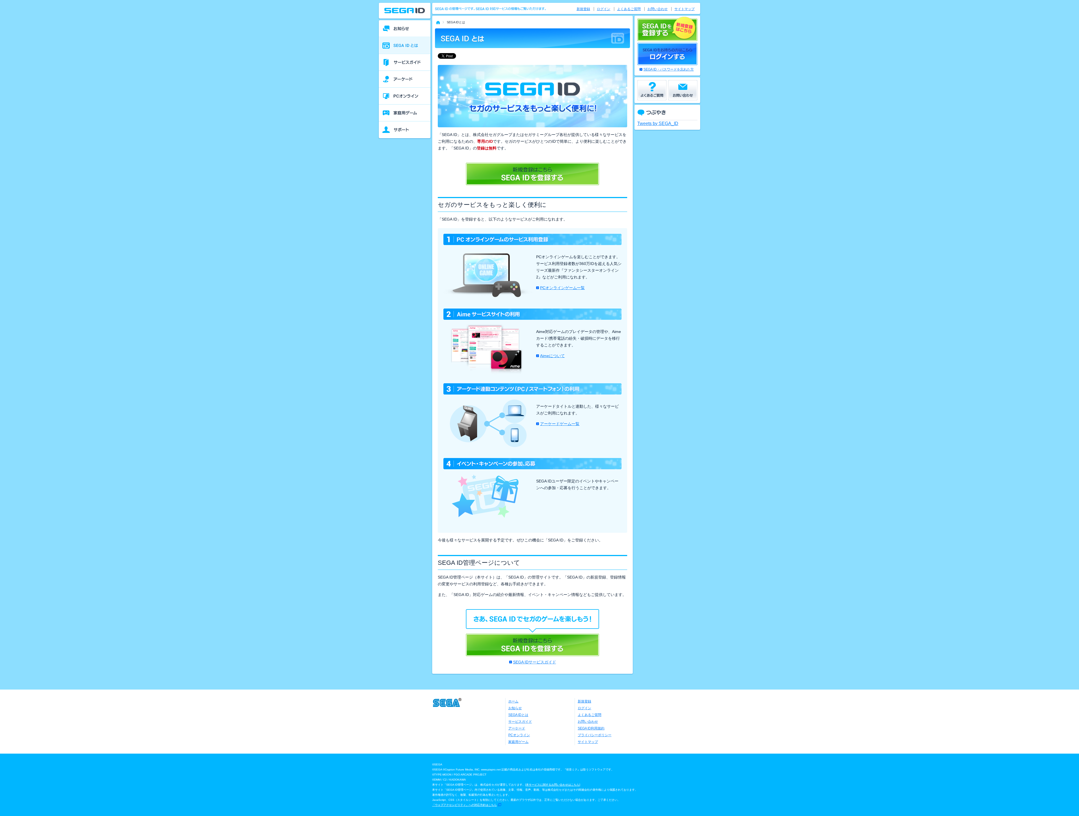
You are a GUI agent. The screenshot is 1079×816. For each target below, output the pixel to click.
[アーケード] (404, 79)
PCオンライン (519, 735)
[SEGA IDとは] (404, 45)
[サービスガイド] (404, 62)
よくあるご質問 (629, 9)
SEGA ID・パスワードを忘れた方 (668, 69)
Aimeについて (552, 355)
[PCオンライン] (404, 96)
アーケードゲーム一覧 (559, 423)
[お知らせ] (404, 28)
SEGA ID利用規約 (591, 728)
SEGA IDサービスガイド (534, 662)
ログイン (603, 9)
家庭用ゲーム (518, 742)
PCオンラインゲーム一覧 (562, 287)
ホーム (513, 701)
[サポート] (404, 129)
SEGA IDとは (518, 715)
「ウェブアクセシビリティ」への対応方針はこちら (464, 804)
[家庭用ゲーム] (404, 113)
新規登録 (583, 9)
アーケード (516, 728)
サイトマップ (684, 9)
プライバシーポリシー (594, 735)
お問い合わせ (657, 9)
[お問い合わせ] (682, 90)
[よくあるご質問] (652, 90)
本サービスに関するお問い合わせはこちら (552, 784)
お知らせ (515, 708)
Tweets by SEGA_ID (657, 123)
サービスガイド (520, 722)
